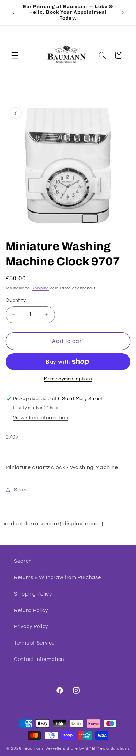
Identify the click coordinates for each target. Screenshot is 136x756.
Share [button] (21, 489)
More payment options (68, 379)
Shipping (40, 288)
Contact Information (39, 659)
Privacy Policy (31, 626)
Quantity (16, 300)
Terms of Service (34, 643)
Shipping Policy (33, 594)
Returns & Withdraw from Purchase (57, 577)
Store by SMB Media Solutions (98, 748)
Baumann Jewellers (45, 748)
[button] (15, 55)
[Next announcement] (122, 12)
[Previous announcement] (13, 12)
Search (23, 561)
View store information (40, 417)
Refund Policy (31, 610)
